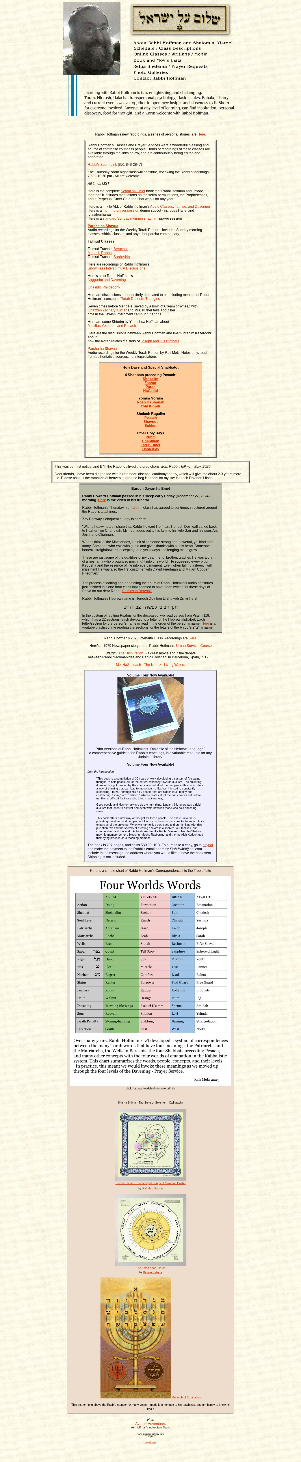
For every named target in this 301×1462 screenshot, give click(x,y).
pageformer (150, 1442)
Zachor (150, 383)
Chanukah (150, 441)
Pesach (150, 418)
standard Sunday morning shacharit (130, 218)
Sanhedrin (121, 257)
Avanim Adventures (150, 1424)
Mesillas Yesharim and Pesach (112, 326)
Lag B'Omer (150, 445)
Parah (151, 387)
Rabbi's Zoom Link (102, 164)
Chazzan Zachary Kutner (107, 310)
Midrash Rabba (100, 253)
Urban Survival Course (194, 646)
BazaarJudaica (152, 1272)
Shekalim (150, 379)
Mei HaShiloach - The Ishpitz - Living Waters (150, 665)
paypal (208, 845)
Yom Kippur (150, 406)
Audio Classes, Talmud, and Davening (180, 206)
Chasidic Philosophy (104, 287)
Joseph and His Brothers (160, 341)
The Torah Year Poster (150, 1268)
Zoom (137, 507)
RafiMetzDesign (152, 1188)
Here (201, 134)
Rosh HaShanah (150, 402)
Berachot (120, 249)
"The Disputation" (131, 653)
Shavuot (150, 422)
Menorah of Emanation (186, 1397)
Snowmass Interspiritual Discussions (116, 268)
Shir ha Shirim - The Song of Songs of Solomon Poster (150, 1183)
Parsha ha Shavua (102, 348)
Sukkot (150, 426)
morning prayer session (121, 210)
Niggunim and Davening (107, 280)
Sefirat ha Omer (133, 191)
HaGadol (150, 391)
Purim (151, 437)
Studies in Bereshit (137, 591)
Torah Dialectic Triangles (140, 299)
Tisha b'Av (150, 449)
